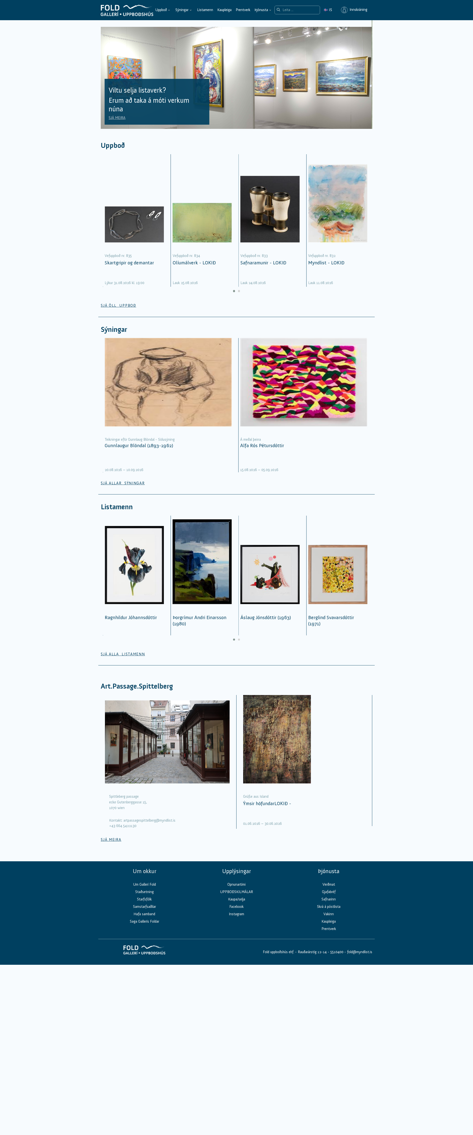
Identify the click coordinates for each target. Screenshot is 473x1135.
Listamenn (205, 10)
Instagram (236, 914)
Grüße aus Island (256, 796)
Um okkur (144, 871)
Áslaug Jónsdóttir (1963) (265, 617)
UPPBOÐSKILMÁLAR (236, 892)
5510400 (336, 952)
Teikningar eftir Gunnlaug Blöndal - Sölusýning (140, 439)
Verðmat (328, 884)
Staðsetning (144, 892)
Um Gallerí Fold (144, 884)
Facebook (236, 906)
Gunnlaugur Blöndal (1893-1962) (139, 445)
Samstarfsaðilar (144, 906)
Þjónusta (261, 10)
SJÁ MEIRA (117, 118)
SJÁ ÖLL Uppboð (118, 305)
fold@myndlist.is (359, 952)
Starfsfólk (144, 899)
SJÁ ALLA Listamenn (123, 654)
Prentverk (243, 10)
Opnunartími (236, 884)
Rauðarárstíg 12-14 (312, 952)
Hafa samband (144, 914)
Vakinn (328, 914)
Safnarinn (328, 899)
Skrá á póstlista (328, 906)
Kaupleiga (224, 10)
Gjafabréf (329, 892)
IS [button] (328, 10)
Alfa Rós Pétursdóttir (262, 445)
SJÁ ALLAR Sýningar (123, 483)
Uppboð (161, 10)
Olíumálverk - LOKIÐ (194, 263)
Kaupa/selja (236, 899)
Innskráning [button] (357, 10)
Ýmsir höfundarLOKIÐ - (267, 803)
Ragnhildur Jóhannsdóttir (131, 617)
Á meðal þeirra (250, 439)
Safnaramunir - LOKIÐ (263, 263)
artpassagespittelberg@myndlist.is (149, 820)
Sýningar (181, 10)
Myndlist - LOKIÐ (326, 263)
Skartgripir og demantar (129, 263)
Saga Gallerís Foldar (144, 921)
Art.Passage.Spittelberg (137, 686)
